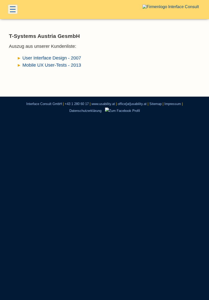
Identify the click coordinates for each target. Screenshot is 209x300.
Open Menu (13, 9)
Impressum (172, 104)
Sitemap (155, 104)
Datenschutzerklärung (85, 111)
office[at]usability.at (132, 104)
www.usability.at (103, 104)
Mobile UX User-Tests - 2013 (51, 65)
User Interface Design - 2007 (51, 58)
